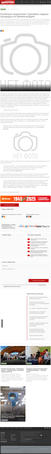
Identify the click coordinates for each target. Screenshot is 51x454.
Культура (3, 435)
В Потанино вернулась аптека (36, 339)
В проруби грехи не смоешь (36, 335)
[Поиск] (48, 2)
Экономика (13, 434)
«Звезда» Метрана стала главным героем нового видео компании (13, 416)
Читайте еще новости (9, 205)
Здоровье (3, 438)
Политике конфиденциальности (12, 448)
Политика (13, 435)
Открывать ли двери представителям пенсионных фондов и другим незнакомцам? (38, 324)
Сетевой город (21, 2)
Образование (13, 438)
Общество (3, 434)
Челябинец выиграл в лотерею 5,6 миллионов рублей (37, 245)
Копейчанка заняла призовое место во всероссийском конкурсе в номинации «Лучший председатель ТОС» (38, 251)
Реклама (37, 2)
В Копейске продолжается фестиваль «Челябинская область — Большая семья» (36, 370)
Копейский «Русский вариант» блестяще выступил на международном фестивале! (39, 303)
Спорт (2, 437)
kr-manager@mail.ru (28, 439)
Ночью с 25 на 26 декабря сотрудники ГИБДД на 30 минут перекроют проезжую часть (39, 255)
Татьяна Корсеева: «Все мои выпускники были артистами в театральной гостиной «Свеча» (37, 331)
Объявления (27, 2)
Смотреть (12, 412)
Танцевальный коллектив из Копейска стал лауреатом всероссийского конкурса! (38, 318)
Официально (13, 439)
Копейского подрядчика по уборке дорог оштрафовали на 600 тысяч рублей (39, 242)
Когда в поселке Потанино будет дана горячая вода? (38, 239)
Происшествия (4, 439)
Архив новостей (32, 2)
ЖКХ (12, 437)
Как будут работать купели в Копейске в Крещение (39, 248)
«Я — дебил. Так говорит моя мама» (38, 308)
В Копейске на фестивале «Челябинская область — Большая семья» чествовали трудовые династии (12, 370)
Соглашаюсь (26, 451)
